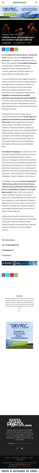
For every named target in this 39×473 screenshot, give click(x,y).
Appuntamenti (5, 34)
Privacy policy (19, 459)
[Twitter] (8, 49)
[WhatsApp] (16, 49)
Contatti (30, 457)
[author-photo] (19, 293)
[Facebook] (3, 49)
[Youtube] (22, 448)
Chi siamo (7, 457)
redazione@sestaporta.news (23, 443)
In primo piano (18, 34)
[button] (36, 2)
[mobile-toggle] (3, 2)
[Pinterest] (12, 49)
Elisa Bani (7, 43)
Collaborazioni (16, 457)
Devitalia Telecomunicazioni (24, 466)
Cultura (12, 34)
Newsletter (24, 457)
